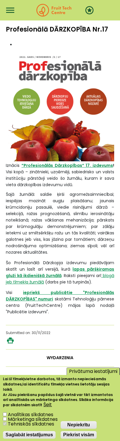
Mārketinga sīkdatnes (33, 419)
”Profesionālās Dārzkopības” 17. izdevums (67, 165)
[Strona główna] (53, 10)
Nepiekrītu (78, 424)
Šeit (47, 404)
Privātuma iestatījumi (93, 371)
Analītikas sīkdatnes (30, 414)
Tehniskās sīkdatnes (31, 424)
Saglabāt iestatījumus (29, 434)
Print (10, 340)
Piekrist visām (78, 434)
